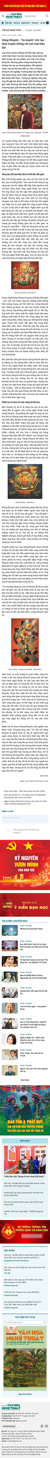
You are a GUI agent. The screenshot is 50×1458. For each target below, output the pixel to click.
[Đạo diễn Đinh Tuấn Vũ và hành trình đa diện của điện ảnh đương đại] (10, 946)
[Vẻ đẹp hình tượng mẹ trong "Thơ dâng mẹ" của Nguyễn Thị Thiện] (10, 961)
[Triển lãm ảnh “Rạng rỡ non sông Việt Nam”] (25, 1160)
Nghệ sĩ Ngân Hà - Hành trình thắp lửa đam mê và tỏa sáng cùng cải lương (32, 1040)
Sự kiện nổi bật (30, 16)
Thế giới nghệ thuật (11, 30)
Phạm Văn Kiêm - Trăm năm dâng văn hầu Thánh (24, 791)
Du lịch (42, 23)
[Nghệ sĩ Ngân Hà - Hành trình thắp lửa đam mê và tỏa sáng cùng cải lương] (10, 1039)
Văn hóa (17, 23)
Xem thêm (25, 1080)
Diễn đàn (8, 23)
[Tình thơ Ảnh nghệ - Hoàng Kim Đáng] (10, 1008)
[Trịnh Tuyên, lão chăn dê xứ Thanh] (10, 1054)
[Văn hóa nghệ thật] (11, 1410)
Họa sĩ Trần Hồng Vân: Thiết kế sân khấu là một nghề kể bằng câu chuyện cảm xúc (33, 1024)
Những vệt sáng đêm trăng (31, 929)
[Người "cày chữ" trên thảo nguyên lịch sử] (10, 1070)
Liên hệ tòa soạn (9, 1426)
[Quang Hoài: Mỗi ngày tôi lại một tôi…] (10, 992)
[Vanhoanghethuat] (3, 23)
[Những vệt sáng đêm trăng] (10, 930)
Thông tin (35, 23)
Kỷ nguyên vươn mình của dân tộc (16, 1261)
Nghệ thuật (26, 23)
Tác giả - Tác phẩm (33, 30)
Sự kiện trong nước (11, 1285)
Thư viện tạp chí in (25, 1317)
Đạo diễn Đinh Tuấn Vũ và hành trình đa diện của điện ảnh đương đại (34, 947)
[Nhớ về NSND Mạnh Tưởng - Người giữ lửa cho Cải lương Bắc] (10, 977)
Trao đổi (7, 1273)
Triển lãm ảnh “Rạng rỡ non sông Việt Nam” (24, 1176)
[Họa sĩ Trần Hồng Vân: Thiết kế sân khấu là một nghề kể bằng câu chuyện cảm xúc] (10, 1023)
